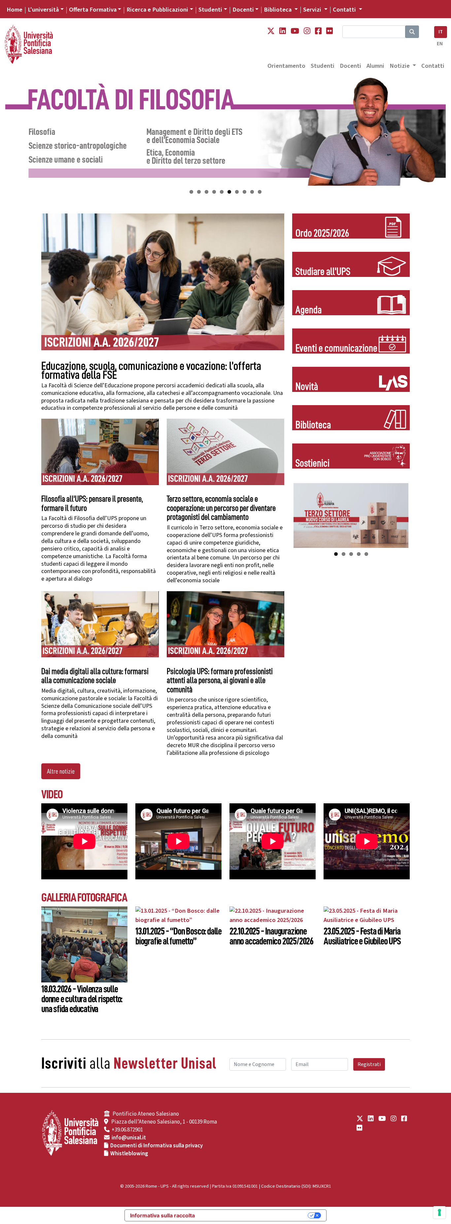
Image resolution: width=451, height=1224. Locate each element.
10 (259, 192)
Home (14, 9)
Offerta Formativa (93, 9)
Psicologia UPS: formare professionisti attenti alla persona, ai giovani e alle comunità (220, 680)
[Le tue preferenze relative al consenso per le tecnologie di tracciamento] (439, 1212)
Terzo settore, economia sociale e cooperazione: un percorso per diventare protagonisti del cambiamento (221, 508)
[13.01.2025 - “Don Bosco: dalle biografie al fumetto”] (178, 915)
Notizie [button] (400, 65)
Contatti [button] (345, 9)
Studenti (210, 9)
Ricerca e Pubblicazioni (157, 9)
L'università (43, 9)
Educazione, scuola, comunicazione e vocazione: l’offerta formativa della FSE (151, 371)
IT (440, 31)
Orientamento (286, 65)
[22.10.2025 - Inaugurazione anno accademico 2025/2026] (272, 915)
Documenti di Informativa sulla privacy (156, 1146)
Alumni (375, 65)
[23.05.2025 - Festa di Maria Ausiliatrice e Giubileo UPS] (367, 915)
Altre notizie (61, 771)
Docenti (243, 9)
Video (52, 794)
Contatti (432, 65)
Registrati (369, 1064)
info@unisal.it (129, 1138)
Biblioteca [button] (278, 9)
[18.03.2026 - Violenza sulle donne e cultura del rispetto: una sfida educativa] (84, 943)
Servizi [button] (313, 9)
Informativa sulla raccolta (162, 1215)
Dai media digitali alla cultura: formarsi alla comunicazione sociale (95, 676)
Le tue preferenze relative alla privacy (254, 1215)
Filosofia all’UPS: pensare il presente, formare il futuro (92, 503)
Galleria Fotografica (84, 897)
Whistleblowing (129, 1154)
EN (440, 43)
